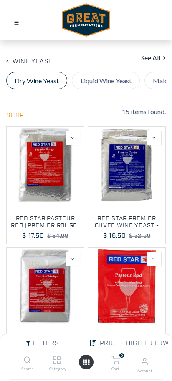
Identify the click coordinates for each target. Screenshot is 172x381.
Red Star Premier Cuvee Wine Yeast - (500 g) (127, 222)
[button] (73, 138)
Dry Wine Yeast (37, 81)
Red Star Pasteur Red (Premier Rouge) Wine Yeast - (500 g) (45, 222)
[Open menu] (86, 362)
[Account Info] (145, 361)
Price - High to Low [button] (134, 343)
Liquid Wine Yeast (106, 81)
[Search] (27, 360)
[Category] (57, 360)
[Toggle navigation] (16, 22)
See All (151, 58)
